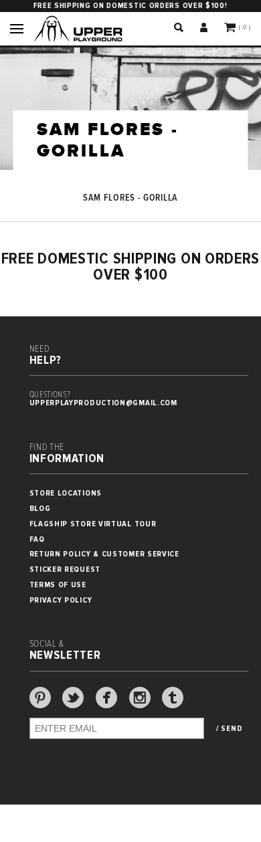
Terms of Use (57, 585)
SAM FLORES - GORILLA (130, 198)
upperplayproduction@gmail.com (103, 403)
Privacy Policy (60, 600)
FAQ (37, 539)
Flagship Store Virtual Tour (93, 524)
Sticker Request (65, 569)
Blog (40, 509)
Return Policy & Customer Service (104, 554)
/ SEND (229, 729)
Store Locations (65, 493)
